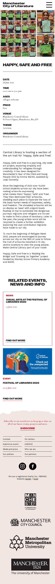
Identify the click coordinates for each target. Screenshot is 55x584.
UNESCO (29, 444)
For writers (30, 439)
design (28, 479)
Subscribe (27, 428)
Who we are (30, 449)
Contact (6, 439)
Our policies (8, 454)
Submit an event (10, 444)
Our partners (30, 454)
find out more (15, 340)
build (36, 479)
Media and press (10, 449)
